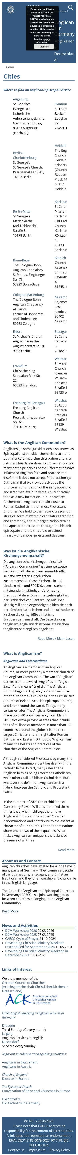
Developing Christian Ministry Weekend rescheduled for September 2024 (34, 945)
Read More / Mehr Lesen (56, 638)
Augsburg (20, 99)
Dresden (8, 1025)
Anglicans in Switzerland (20, 1062)
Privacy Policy (60, 1150)
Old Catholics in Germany (21, 1103)
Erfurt (17, 331)
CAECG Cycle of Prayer (22, 938)
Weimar (61, 359)
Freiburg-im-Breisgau (29, 403)
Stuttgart (61, 331)
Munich (60, 258)
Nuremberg (63, 297)
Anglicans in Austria (17, 1066)
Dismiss (44, 46)
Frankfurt (20, 366)
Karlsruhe (62, 202)
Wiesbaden (63, 400)
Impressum (37, 1150)
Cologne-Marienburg (28, 295)
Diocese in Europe (15, 1078)
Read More (66, 850)
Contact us (16, 1150)
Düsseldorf (10, 1042)
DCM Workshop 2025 (21, 934)
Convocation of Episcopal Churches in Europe (36, 1091)
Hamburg (62, 104)
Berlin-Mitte (22, 211)
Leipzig (7, 1033)
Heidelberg (63, 145)
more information (43, 40)
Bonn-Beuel (21, 260)
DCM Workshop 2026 (21, 930)
